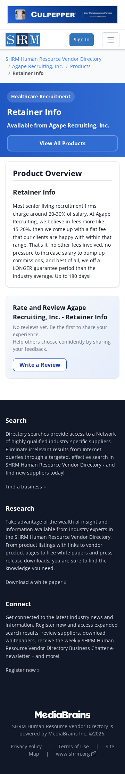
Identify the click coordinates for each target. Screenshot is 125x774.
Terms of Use (73, 746)
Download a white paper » (36, 582)
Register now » (23, 670)
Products (80, 66)
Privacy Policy (26, 746)
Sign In (82, 39)
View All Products (62, 143)
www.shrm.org (73, 753)
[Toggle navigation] (110, 40)
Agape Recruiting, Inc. (37, 66)
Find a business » (26, 486)
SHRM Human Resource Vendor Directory (53, 59)
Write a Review (39, 365)
